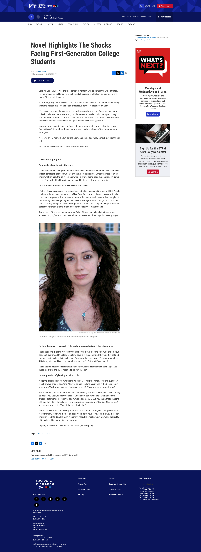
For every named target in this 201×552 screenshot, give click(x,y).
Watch (39, 24)
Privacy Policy (83, 484)
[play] (31, 17)
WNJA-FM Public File (146, 492)
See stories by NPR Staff (42, 458)
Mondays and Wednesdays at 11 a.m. (153, 89)
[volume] (38, 17)
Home (31, 24)
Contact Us (82, 479)
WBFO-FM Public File (146, 493)
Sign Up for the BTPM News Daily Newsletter (153, 150)
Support (108, 24)
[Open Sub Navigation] (44, 24)
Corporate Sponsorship (117, 484)
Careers (112, 479)
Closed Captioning (115, 489)
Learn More (152, 114)
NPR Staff (42, 71)
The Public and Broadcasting (149, 500)
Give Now (165, 6)
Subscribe (153, 171)
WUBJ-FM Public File (146, 497)
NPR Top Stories (44, 434)
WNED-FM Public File (146, 490)
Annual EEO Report (116, 494)
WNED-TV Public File (146, 488)
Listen (50, 24)
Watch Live (150, 6)
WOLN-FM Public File (146, 495)
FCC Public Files (145, 478)
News (60, 24)
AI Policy (81, 494)
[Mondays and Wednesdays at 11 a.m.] (153, 65)
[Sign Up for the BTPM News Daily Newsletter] (153, 133)
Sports (97, 24)
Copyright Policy (84, 489)
